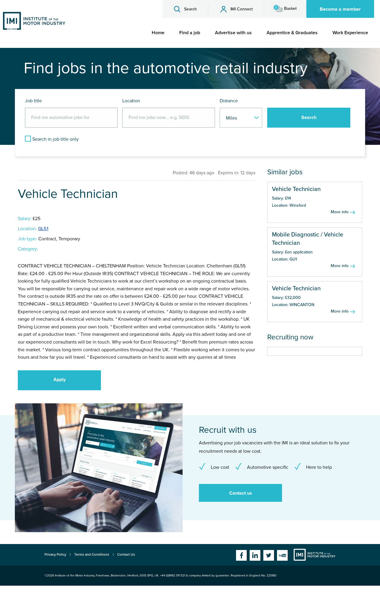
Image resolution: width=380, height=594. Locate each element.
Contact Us (126, 554)
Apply (59, 380)
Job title (33, 101)
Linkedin (255, 555)
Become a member (340, 9)
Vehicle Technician (296, 189)
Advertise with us (233, 33)
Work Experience (350, 33)
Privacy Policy (55, 554)
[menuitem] (158, 33)
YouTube (282, 555)
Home (158, 33)
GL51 (43, 229)
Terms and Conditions (91, 554)
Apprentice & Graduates (292, 33)
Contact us (240, 493)
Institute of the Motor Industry (314, 555)
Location (131, 101)
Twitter (268, 555)
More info (340, 211)
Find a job (189, 33)
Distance (229, 101)
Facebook (241, 555)
